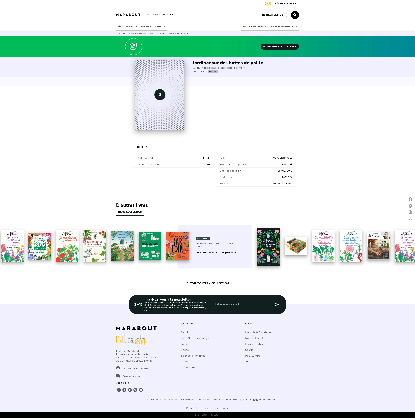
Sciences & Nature (137, 33)
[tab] (119, 27)
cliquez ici (149, 310)
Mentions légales (236, 399)
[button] (273, 15)
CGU (141, 399)
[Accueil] (129, 15)
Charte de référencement (163, 399)
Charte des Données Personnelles (202, 399)
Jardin (151, 33)
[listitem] (119, 390)
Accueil (122, 33)
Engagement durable (263, 399)
